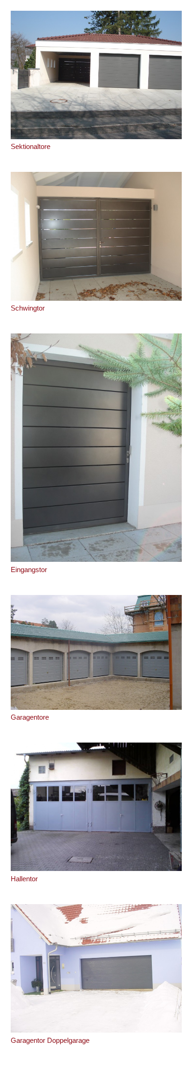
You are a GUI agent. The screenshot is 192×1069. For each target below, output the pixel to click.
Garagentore (30, 717)
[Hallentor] (96, 807)
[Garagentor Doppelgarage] (96, 968)
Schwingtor (28, 308)
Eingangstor (29, 569)
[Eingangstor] (96, 447)
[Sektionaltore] (96, 75)
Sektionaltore (30, 146)
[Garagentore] (96, 652)
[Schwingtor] (96, 236)
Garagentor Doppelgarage (50, 1040)
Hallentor (24, 879)
